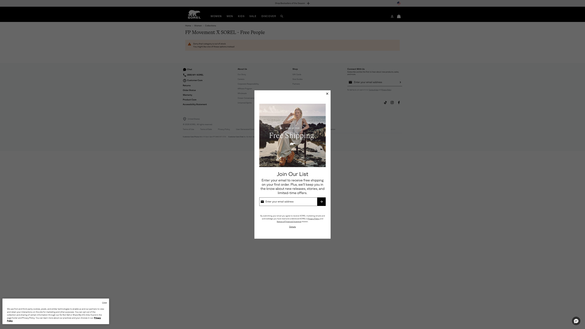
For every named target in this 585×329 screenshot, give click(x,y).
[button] (576, 321)
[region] (55, 311)
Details (292, 227)
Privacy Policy (313, 219)
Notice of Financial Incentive (289, 222)
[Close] (327, 93)
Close (104, 302)
